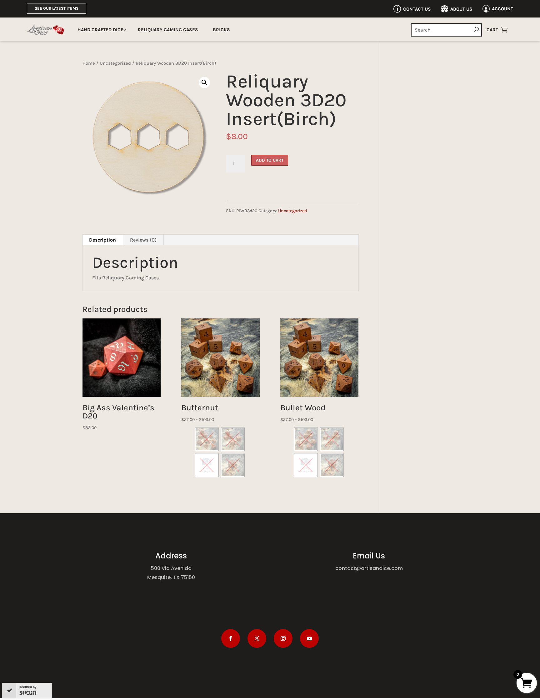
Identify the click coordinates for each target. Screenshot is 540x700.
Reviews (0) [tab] (143, 240)
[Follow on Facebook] (230, 638)
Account (502, 9)
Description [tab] (102, 240)
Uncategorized (115, 63)
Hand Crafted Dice (100, 29)
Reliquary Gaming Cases (168, 29)
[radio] (206, 439)
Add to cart (269, 160)
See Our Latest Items (56, 8)
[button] (204, 82)
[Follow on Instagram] (283, 638)
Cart (492, 29)
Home (88, 63)
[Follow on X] (257, 638)
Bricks (221, 29)
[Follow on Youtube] (309, 638)
